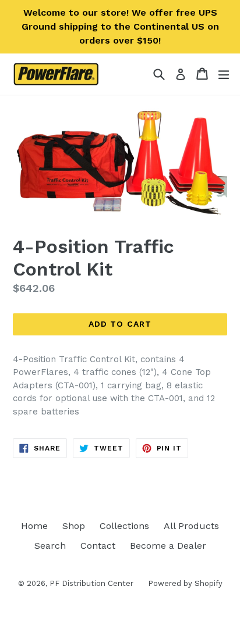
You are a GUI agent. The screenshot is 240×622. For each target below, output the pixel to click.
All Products (191, 525)
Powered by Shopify (185, 583)
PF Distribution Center (91, 583)
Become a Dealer (168, 545)
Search (50, 545)
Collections (124, 525)
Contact (97, 545)
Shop (73, 525)
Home (34, 525)
